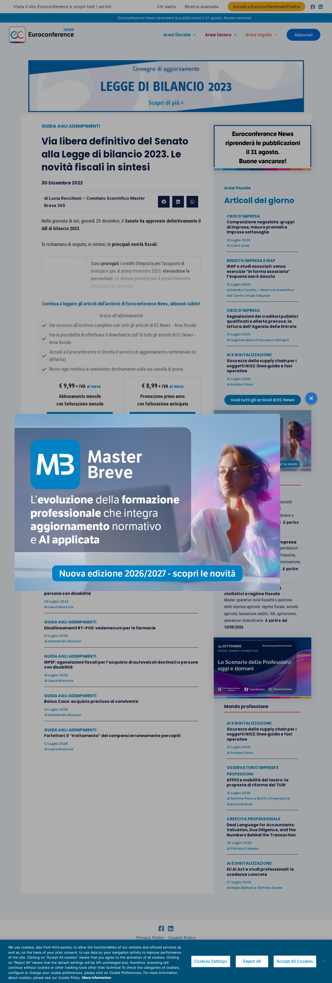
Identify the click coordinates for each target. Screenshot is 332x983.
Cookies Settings (210, 961)
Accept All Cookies (294, 961)
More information (96, 977)
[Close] (323, 961)
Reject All (252, 961)
